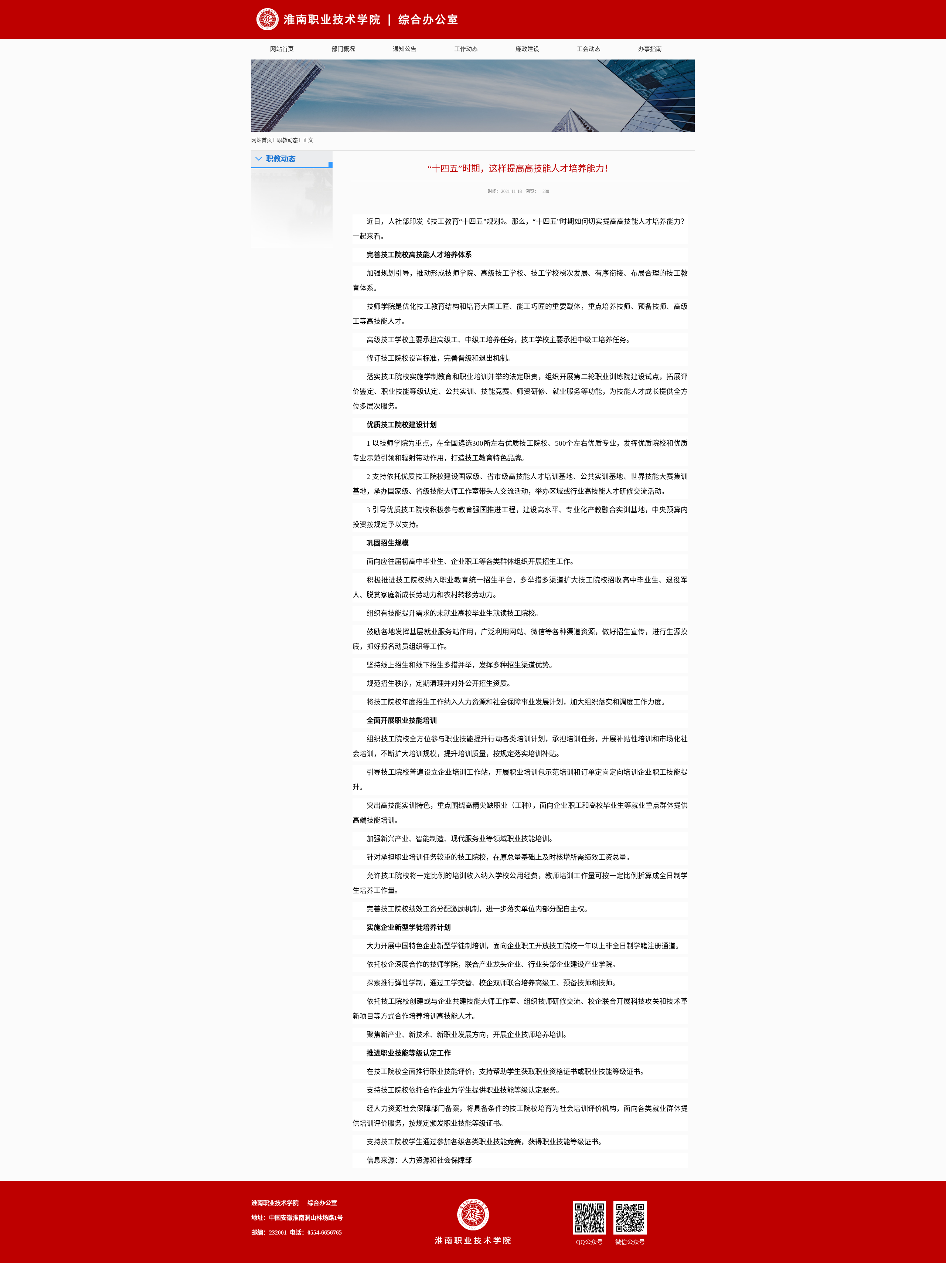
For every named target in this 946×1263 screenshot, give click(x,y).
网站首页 (282, 49)
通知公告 (404, 49)
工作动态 (466, 49)
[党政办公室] (382, 19)
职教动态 (287, 140)
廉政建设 (527, 49)
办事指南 (650, 49)
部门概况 (343, 49)
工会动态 (588, 49)
